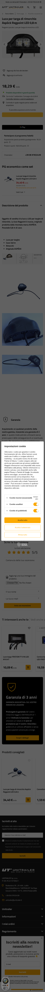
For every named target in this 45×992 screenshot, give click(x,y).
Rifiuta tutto (22, 534)
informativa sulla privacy (13, 468)
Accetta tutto (22, 520)
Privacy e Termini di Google (20, 472)
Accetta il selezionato (22, 527)
